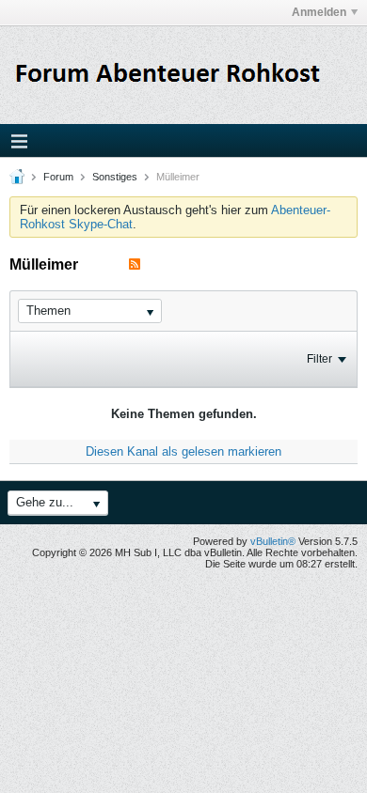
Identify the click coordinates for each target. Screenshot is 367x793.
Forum (58, 176)
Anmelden (319, 12)
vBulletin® (272, 541)
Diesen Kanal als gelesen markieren (183, 451)
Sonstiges (114, 176)
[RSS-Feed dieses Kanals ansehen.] (134, 264)
